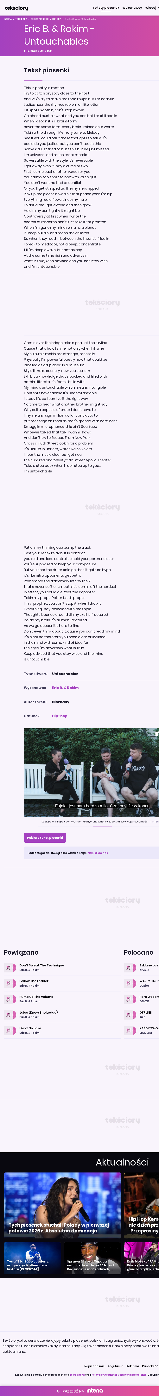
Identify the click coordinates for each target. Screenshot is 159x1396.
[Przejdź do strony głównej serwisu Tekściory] (16, 8)
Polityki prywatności (104, 1374)
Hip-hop (56, 19)
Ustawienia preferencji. (132, 1374)
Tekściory (21, 19)
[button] (106, 7)
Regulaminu (77, 1374)
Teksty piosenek (40, 19)
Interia (8, 19)
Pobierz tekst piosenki (45, 837)
